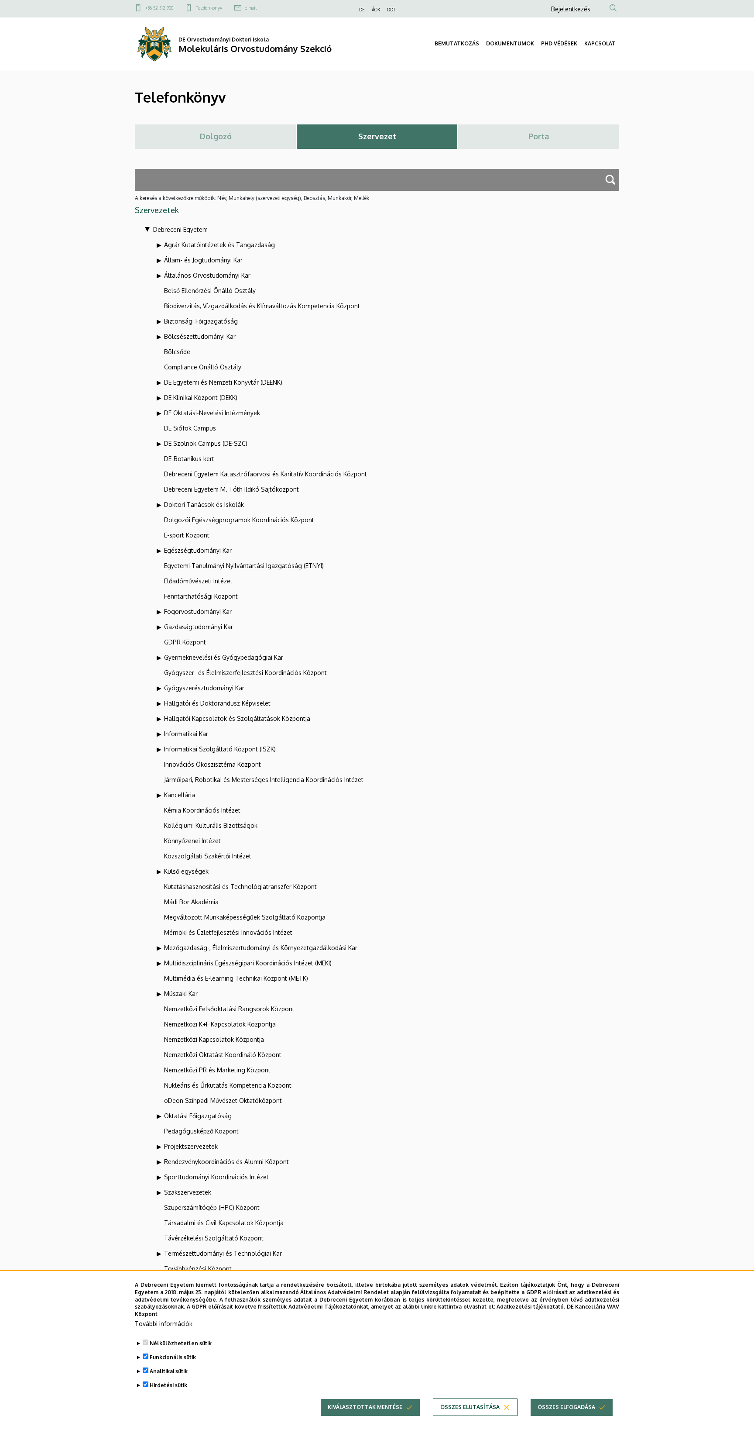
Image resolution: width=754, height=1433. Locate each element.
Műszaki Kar (181, 993)
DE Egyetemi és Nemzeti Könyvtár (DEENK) (223, 382)
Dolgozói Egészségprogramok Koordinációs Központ (239, 520)
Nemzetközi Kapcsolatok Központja (214, 1039)
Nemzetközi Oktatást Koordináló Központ (222, 1054)
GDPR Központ (185, 642)
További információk (163, 1323)
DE (362, 9)
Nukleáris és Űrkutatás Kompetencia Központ (227, 1085)
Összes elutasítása (470, 1407)
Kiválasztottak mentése (365, 1407)
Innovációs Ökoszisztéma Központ (212, 764)
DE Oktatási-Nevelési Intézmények (212, 413)
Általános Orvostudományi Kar (207, 275)
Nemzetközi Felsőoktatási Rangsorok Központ (229, 1009)
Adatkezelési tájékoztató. (531, 1306)
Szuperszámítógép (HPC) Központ (212, 1207)
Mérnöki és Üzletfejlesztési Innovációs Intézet (228, 932)
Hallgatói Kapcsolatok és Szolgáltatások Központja (237, 718)
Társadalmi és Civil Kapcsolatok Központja (224, 1222)
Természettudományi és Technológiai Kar (223, 1253)
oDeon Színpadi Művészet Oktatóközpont (223, 1100)
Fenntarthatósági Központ (201, 596)
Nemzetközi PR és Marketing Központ (217, 1070)
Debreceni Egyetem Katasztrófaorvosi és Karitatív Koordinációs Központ (265, 474)
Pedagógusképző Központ (201, 1131)
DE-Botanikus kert (189, 458)
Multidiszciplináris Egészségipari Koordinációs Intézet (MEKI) (248, 963)
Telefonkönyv (209, 7)
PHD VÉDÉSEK (559, 43)
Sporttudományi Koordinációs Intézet (216, 1177)
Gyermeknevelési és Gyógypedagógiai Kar (223, 657)
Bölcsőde (177, 351)
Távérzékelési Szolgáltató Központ (214, 1238)
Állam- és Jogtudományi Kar (203, 260)
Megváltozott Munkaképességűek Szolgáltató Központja (245, 917)
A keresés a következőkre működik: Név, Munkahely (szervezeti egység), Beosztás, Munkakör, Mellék (252, 198)
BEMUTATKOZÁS (457, 43)
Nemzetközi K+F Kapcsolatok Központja (220, 1024)
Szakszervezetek (187, 1192)
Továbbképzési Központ (198, 1268)
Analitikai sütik (169, 1371)
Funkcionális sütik (173, 1357)
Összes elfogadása (566, 1407)
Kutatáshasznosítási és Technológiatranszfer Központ (240, 886)
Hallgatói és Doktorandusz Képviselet (217, 703)
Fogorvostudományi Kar (198, 611)
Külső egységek (186, 871)
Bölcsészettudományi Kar (200, 336)
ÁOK (376, 9)
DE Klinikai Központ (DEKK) (200, 397)
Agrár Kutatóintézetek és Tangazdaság (219, 244)
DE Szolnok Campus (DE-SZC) (205, 443)
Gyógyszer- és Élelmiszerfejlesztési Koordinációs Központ (245, 672)
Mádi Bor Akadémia (191, 902)
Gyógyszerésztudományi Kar (204, 688)
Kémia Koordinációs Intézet (202, 810)
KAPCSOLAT (600, 43)
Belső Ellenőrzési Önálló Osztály (210, 290)
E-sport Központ (186, 535)
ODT (391, 9)
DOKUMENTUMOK (510, 43)
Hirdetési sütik (168, 1385)
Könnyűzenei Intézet (192, 840)
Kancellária (179, 795)
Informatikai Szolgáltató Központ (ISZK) (220, 749)
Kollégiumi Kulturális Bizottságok (210, 825)
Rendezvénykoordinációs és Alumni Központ (226, 1161)
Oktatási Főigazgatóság (198, 1116)
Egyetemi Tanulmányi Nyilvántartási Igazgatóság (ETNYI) (244, 565)
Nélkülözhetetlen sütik (181, 1343)
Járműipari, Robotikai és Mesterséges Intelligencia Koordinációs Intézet (263, 779)
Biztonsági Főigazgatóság (201, 321)
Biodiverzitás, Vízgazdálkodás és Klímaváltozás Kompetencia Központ (262, 306)
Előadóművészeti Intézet (198, 581)
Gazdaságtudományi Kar (198, 626)
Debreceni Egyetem (180, 229)
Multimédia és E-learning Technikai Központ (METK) (236, 978)
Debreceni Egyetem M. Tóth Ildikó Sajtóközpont (231, 489)
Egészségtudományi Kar (198, 550)
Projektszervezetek (191, 1146)
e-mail (251, 7)
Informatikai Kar (186, 733)
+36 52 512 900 (159, 7)
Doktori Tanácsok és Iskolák (204, 504)
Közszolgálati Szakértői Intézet (207, 856)
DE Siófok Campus (190, 428)
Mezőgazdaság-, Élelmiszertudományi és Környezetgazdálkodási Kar (260, 947)
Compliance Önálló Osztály (202, 367)
